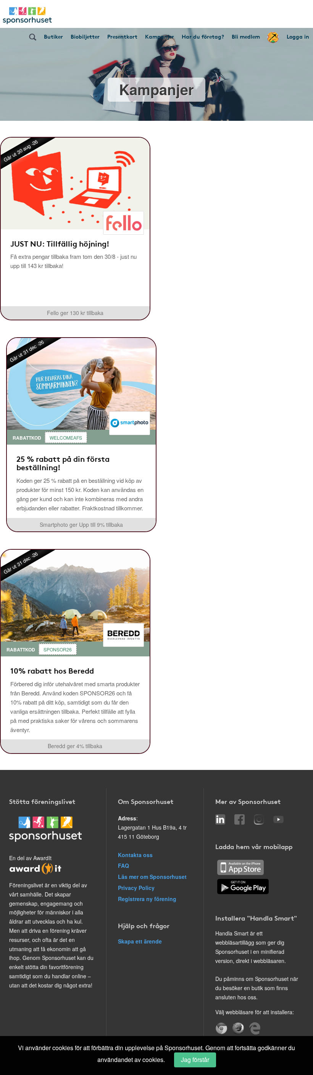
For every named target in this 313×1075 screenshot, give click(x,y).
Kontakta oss (135, 855)
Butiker (53, 36)
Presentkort (122, 36)
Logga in (298, 36)
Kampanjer (159, 36)
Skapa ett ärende (140, 941)
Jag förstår (195, 1059)
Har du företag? (203, 36)
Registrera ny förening (147, 899)
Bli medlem (246, 36)
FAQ (123, 865)
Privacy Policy (136, 888)
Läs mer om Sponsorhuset (152, 876)
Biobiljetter (85, 36)
